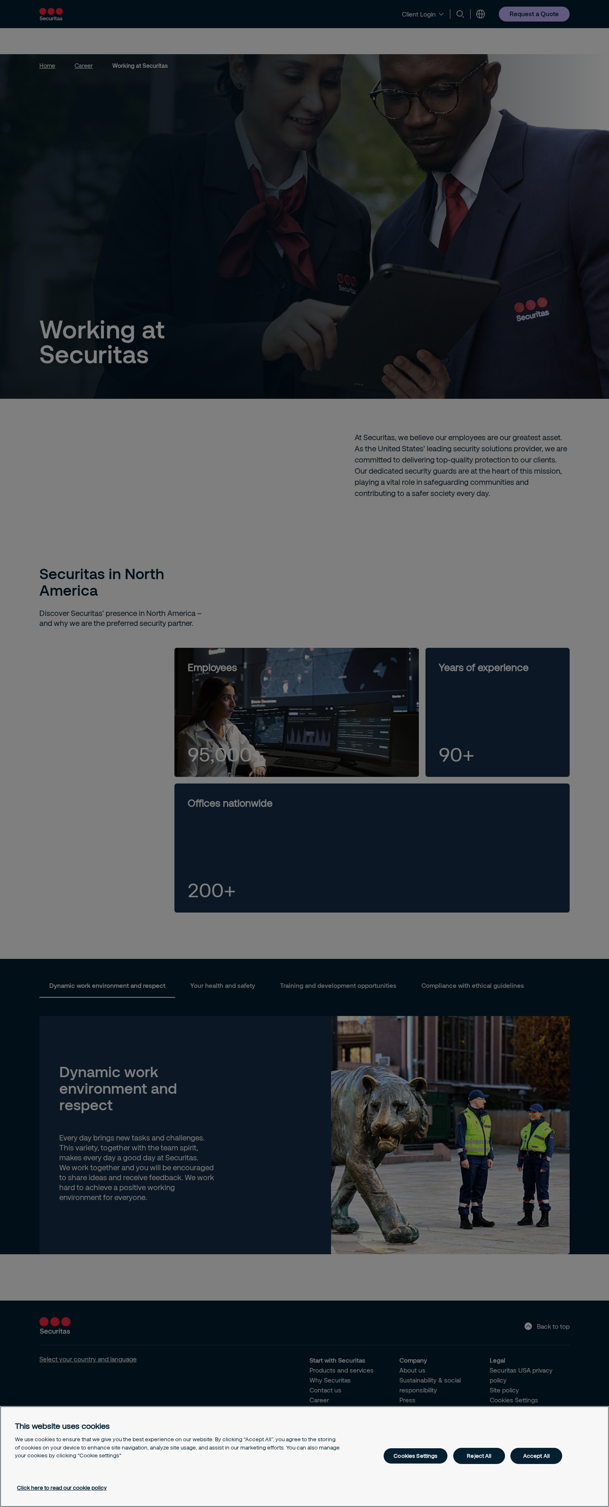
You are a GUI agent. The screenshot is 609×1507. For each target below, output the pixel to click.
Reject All (479, 1455)
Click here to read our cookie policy (62, 1487)
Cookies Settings (415, 1455)
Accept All (536, 1455)
